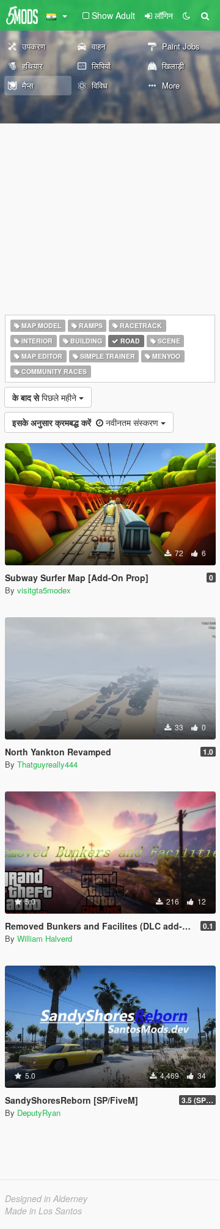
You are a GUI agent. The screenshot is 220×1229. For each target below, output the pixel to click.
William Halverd (44, 938)
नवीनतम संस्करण (86, 422)
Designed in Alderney (46, 1198)
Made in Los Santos (43, 1211)
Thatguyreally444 (47, 764)
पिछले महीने (45, 397)
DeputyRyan (39, 1112)
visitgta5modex (44, 590)
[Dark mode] (186, 15)
